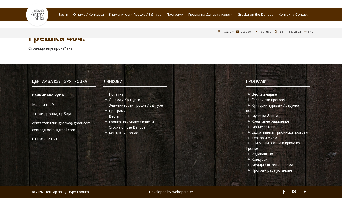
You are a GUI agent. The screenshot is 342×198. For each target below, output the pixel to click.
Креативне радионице (270, 121)
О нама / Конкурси (88, 14)
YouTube (264, 31)
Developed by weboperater (171, 191)
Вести (63, 14)
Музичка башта (265, 115)
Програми (175, 14)
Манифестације (265, 126)
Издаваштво (262, 153)
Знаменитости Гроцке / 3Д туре (135, 14)
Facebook (245, 31)
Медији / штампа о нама (272, 164)
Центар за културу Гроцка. (67, 191)
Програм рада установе (272, 170)
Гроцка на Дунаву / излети (210, 14)
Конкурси (259, 159)
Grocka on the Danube (256, 14)
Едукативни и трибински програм (280, 132)
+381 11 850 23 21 (289, 31)
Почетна (116, 94)
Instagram (227, 31)
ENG (311, 31)
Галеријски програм (268, 99)
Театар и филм (264, 137)
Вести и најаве (264, 94)
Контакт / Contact (293, 14)
